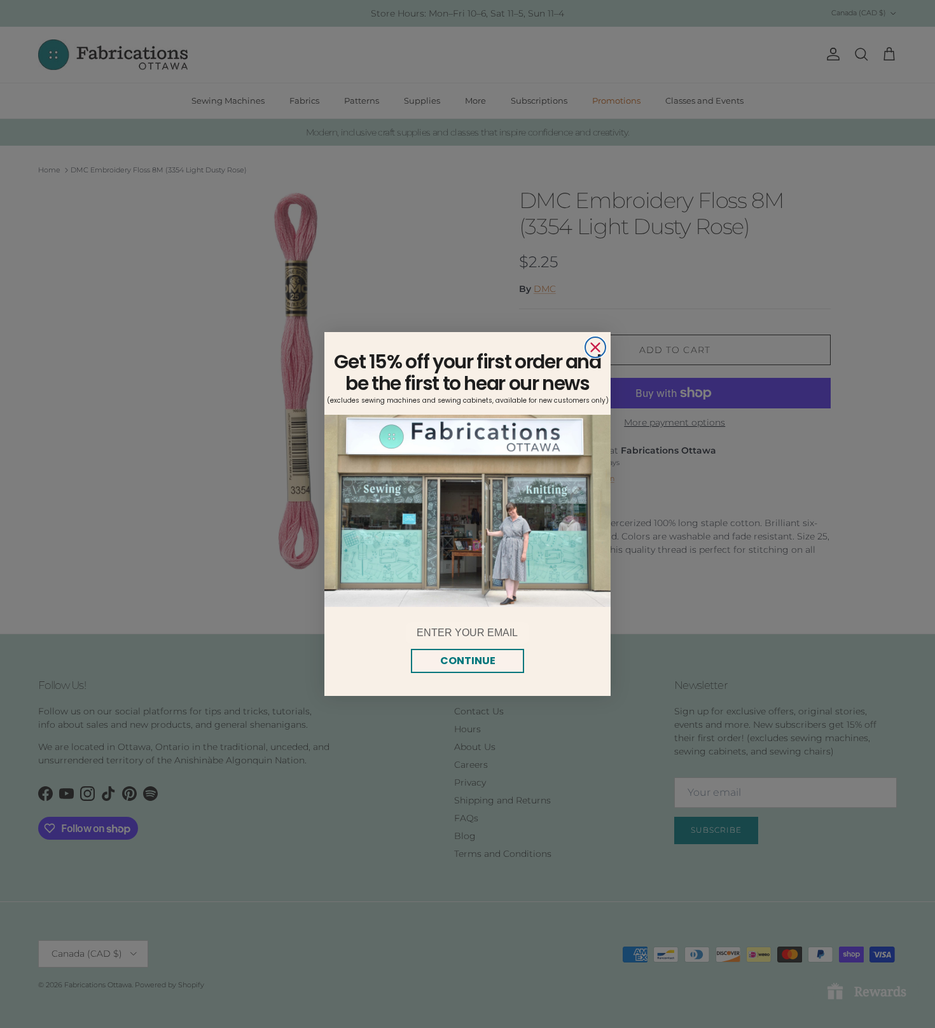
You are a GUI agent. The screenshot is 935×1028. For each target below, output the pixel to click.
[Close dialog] (595, 347)
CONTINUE (467, 660)
